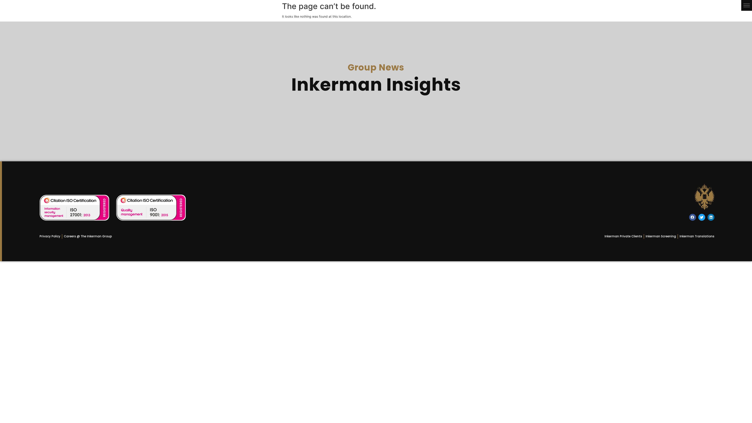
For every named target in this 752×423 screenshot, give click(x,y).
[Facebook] (692, 217)
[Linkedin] (711, 217)
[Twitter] (701, 217)
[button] (746, 5)
